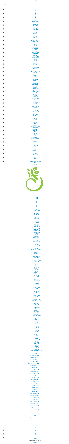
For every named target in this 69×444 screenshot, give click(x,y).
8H (35, 19)
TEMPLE (35, 134)
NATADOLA (35, 97)
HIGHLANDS (35, 63)
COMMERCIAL (35, 37)
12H (35, 9)
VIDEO (35, 146)
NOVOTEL (35, 101)
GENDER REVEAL (35, 58)
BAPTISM (35, 28)
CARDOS (35, 33)
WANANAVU (35, 152)
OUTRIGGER (35, 105)
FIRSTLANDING (35, 56)
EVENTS (35, 49)
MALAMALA (35, 79)
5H (35, 14)
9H (35, 20)
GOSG (35, 59)
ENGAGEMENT (35, 48)
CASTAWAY (35, 35)
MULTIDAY (35, 90)
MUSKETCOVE (35, 91)
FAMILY (35, 51)
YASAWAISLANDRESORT (35, 161)
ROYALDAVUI (35, 118)
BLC (35, 31)
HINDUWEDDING (35, 67)
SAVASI (35, 119)
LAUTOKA (35, 74)
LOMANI (35, 76)
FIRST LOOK (35, 55)
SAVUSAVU (35, 121)
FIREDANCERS (35, 52)
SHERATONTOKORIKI (35, 126)
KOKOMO (35, 72)
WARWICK (35, 153)
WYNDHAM (35, 158)
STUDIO (35, 131)
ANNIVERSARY (35, 21)
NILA (35, 99)
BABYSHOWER (35, 27)
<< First (35, 428)
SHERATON (35, 125)
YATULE (35, 162)
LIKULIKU (35, 75)
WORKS (35, 157)
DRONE (35, 44)
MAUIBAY (35, 87)
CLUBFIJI (35, 36)
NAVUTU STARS (35, 98)
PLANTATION (35, 110)
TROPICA (35, 141)
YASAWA (35, 160)
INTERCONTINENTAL (35, 71)
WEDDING (35, 154)
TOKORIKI (35, 137)
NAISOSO (35, 92)
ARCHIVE (35, 23)
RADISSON (35, 114)
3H (35, 12)
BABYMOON (35, 25)
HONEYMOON (35, 68)
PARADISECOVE (35, 106)
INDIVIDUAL (35, 70)
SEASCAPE (35, 122)
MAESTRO (35, 78)
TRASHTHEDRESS (35, 138)
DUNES (35, 45)
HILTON (35, 66)
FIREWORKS (35, 53)
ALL (35, 6)
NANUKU (35, 94)
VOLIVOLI (35, 148)
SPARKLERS (35, 130)
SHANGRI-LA (35, 123)
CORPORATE (35, 39)
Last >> (35, 438)
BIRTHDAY (35, 29)
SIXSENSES (35, 127)
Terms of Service (34, 442)
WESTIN (35, 156)
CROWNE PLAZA (35, 41)
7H (35, 17)
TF (35, 136)
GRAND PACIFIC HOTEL (35, 60)
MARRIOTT (35, 83)
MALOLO (35, 80)
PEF (35, 109)
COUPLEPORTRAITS (35, 40)
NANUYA (35, 95)
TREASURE (35, 140)
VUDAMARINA (35, 150)
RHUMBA (35, 115)
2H (35, 10)
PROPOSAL (35, 113)
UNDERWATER (35, 144)
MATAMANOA (35, 84)
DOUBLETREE (35, 43)
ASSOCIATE (35, 24)
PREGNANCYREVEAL (35, 111)
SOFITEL (35, 129)
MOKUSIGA (35, 88)
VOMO (35, 149)
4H (35, 13)
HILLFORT (35, 64)
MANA (35, 82)
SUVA (35, 133)
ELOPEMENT (35, 47)
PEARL (35, 107)
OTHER (35, 103)
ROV (35, 117)
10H (35, 8)
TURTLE (35, 142)
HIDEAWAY (35, 62)
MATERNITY (35, 86)
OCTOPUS (35, 102)
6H (35, 16)
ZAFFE (35, 164)
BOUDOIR (35, 32)
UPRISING (35, 145)
